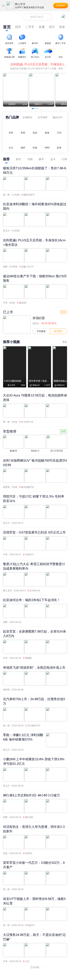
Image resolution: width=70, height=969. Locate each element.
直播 (42, 26)
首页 (7, 27)
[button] (33, 108)
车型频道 (41, 331)
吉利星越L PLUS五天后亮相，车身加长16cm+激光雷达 (38, 64)
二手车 (29, 26)
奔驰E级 (38, 318)
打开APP (60, 5)
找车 (18, 26)
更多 (62, 26)
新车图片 (58, 331)
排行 (52, 26)
